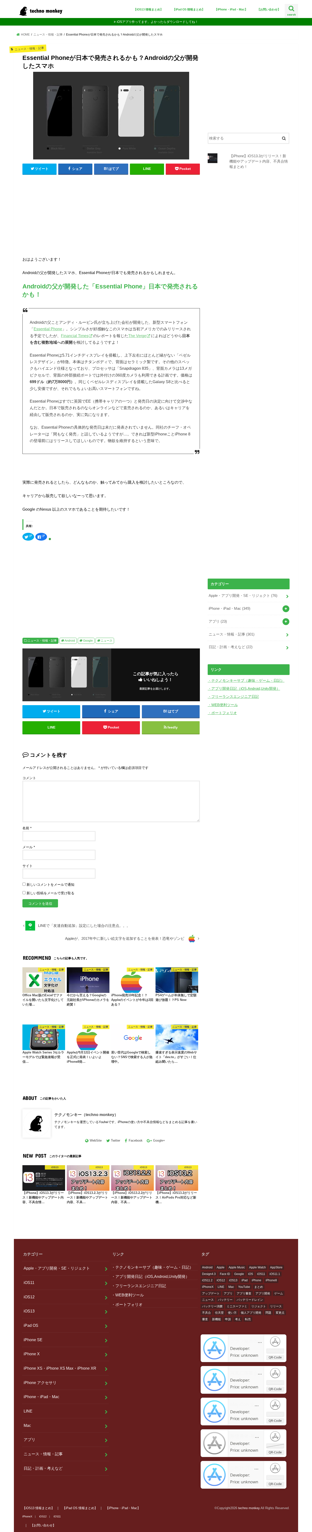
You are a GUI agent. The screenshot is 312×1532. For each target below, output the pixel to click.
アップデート (211, 1293)
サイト (27, 866)
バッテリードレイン (250, 1299)
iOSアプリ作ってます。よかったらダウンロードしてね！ (157, 22)
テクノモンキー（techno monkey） (86, 1114)
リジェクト (258, 1306)
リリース (276, 1306)
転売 (248, 1319)
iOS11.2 (207, 1280)
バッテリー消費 (212, 1306)
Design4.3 (209, 1274)
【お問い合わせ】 (269, 9)
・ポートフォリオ (222, 713)
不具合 (206, 1312)
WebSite (96, 1141)
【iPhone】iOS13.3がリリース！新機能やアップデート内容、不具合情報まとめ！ (258, 161)
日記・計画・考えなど (231, 647)
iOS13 (29, 1311)
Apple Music (237, 1267)
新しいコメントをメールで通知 (50, 884)
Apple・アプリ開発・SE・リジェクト (243, 596)
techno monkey (249, 1508)
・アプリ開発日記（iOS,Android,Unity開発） (244, 689)
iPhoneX (208, 1287)
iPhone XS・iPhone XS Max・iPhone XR (60, 1368)
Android (70, 640)
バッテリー (225, 1299)
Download (275, 1350)
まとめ (258, 1287)
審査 (205, 1319)
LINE (28, 1411)
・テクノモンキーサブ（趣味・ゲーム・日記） (246, 681)
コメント (29, 778)
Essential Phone (48, 329)
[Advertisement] (111, 214)
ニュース (106, 640)
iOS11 (29, 1282)
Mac (27, 1425)
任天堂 (219, 1312)
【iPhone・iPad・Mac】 (231, 9)
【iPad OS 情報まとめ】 (189, 9)
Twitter (115, 1141)
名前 (26, 828)
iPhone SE (33, 1340)
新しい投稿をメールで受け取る (50, 893)
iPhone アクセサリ (40, 1382)
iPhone (256, 1280)
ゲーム (278, 1293)
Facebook (136, 1141)
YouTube (244, 1287)
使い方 (232, 1312)
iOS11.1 (275, 1274)
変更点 (280, 1312)
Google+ (159, 1141)
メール (28, 847)
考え (238, 1319)
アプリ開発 (262, 1293)
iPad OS (31, 1325)
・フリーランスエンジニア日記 (233, 697)
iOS (250, 1274)
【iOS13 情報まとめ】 (148, 9)
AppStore (276, 1267)
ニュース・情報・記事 (42, 640)
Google (88, 640)
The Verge (137, 336)
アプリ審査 (244, 1293)
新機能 (216, 1319)
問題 (268, 1312)
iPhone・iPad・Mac (229, 608)
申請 (228, 1319)
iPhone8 (271, 1280)
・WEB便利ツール (223, 705)
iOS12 (29, 1297)
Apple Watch (257, 1267)
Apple (220, 1267)
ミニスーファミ (237, 1306)
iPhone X (32, 1354)
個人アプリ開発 (251, 1312)
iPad (245, 1280)
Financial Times (74, 336)
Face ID (225, 1274)
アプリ (218, 621)
